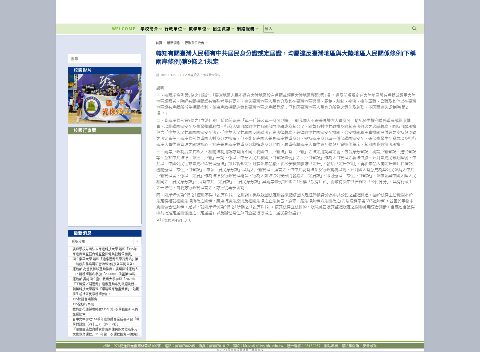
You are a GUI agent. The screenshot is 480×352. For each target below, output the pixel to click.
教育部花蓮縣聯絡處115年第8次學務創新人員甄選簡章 (105, 311)
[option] (105, 98)
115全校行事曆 (83, 304)
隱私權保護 (350, 345)
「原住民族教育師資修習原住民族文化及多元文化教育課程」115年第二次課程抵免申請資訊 (106, 331)
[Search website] (414, 29)
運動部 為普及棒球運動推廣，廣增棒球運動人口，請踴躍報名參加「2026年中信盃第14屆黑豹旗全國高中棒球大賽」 (105, 271)
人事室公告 (192, 75)
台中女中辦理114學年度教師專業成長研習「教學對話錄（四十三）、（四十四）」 (106, 321)
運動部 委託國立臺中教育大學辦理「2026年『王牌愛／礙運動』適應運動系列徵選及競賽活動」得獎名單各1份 (105, 281)
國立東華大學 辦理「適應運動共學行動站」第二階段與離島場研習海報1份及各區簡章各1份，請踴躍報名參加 (105, 261)
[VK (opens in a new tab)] (407, 10)
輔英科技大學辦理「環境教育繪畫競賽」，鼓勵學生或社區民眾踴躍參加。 (105, 291)
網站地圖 (331, 345)
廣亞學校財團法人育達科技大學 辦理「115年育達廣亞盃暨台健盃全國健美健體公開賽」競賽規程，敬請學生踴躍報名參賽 (105, 251)
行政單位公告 (211, 75)
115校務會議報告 (84, 299)
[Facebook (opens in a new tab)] (385, 10)
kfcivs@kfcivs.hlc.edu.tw (263, 345)
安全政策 (370, 345)
